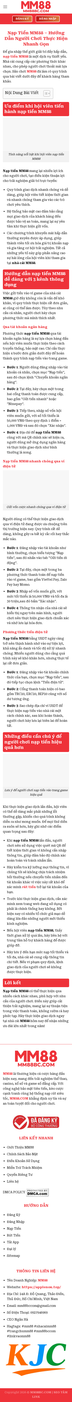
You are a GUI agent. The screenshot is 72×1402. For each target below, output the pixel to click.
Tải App (13, 1242)
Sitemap (13, 1256)
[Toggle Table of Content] (45, 93)
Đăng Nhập (16, 1222)
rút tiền (29, 887)
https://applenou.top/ (41, 1287)
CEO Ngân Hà (17, 1319)
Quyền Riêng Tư (19, 1175)
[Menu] (5, 6)
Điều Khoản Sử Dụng (23, 1161)
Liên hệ (13, 1181)
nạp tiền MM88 (15, 56)
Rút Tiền (13, 1235)
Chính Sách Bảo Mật (22, 1154)
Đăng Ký (13, 1215)
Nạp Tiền (14, 1228)
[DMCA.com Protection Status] (37, 1192)
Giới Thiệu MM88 (20, 1147)
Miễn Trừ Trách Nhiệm (24, 1168)
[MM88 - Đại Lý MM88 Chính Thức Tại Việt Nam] (36, 7)
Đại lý (11, 1249)
